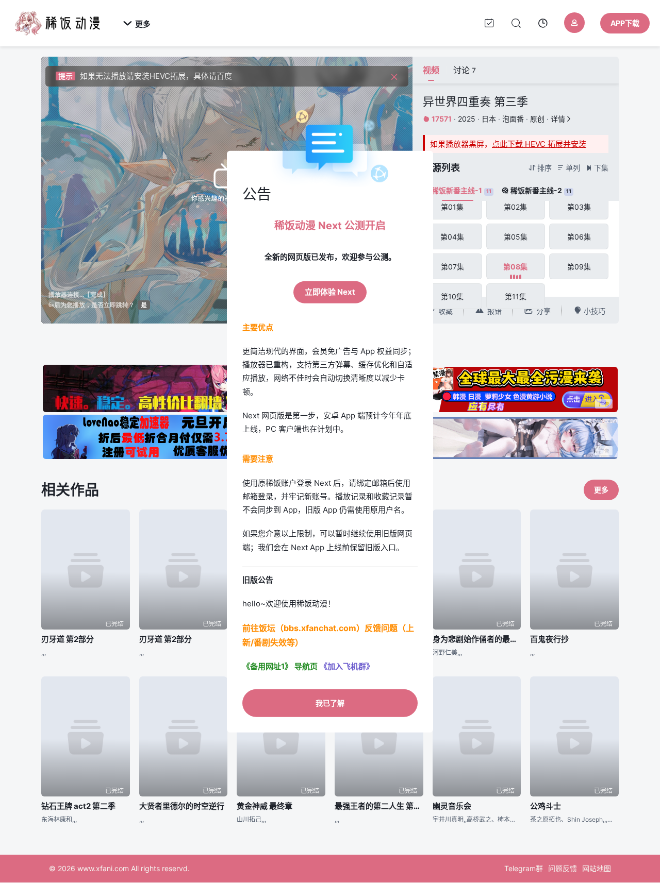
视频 (431, 70)
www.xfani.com (103, 868)
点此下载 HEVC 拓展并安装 (539, 144)
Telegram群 (523, 868)
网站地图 (596, 868)
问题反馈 (562, 868)
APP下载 (624, 23)
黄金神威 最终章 (264, 806)
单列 (568, 167)
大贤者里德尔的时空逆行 (181, 806)
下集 (596, 167)
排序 (540, 167)
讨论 (464, 70)
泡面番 (513, 118)
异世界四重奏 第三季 (475, 101)
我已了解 (330, 702)
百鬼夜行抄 (549, 639)
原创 (537, 118)
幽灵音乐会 (452, 806)
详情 (561, 118)
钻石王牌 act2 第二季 (78, 806)
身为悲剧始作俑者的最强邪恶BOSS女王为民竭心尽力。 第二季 (477, 639)
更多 (137, 24)
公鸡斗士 (545, 806)
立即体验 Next (330, 292)
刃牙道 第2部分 (67, 639)
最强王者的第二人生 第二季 (379, 806)
